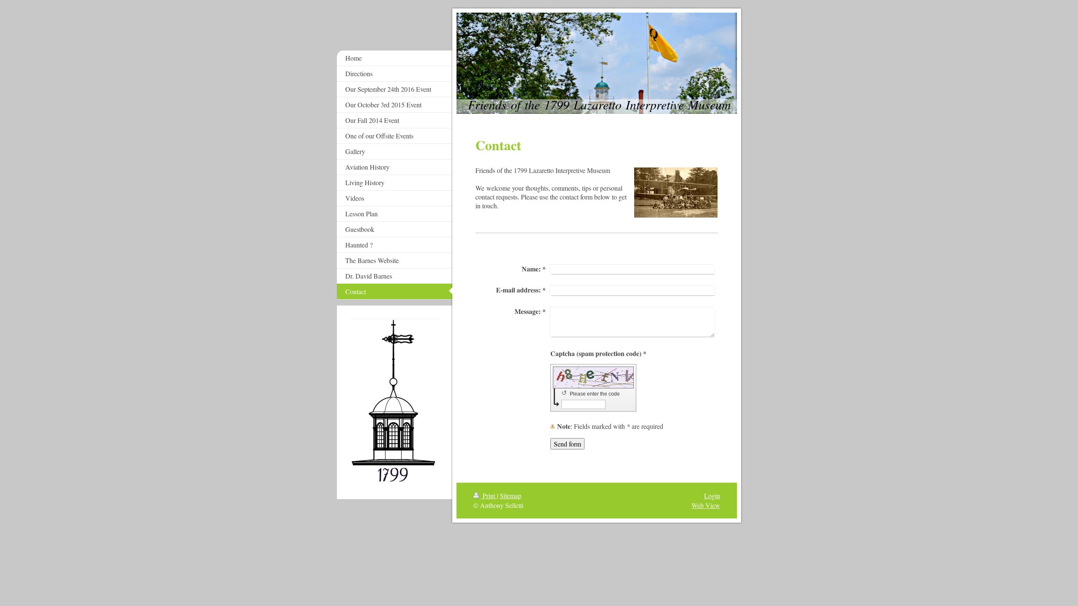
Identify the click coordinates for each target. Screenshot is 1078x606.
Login (712, 495)
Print (489, 495)
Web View (705, 505)
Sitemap (510, 495)
